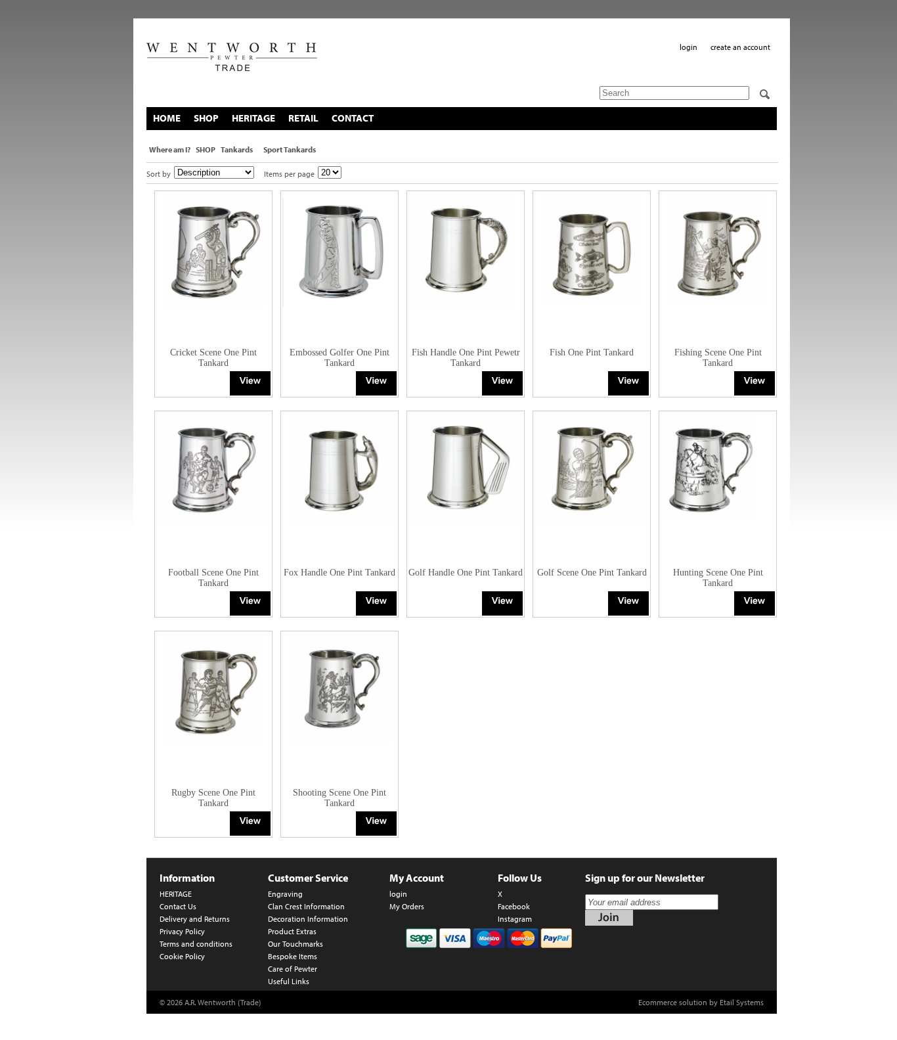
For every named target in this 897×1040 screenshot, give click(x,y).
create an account (740, 47)
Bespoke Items (292, 956)
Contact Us (178, 906)
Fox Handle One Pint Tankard (339, 572)
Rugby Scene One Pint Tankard (213, 798)
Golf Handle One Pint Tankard (465, 572)
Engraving (285, 894)
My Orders (406, 906)
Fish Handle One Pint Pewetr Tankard (466, 358)
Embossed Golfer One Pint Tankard (339, 358)
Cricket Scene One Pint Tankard (213, 358)
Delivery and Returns (195, 919)
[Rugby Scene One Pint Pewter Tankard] (250, 823)
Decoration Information (308, 919)
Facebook (514, 906)
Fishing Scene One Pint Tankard (718, 358)
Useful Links (288, 981)
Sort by (158, 174)
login (688, 47)
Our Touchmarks (295, 944)
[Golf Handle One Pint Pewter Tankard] (502, 603)
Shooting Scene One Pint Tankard (339, 798)
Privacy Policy (182, 931)
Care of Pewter (292, 969)
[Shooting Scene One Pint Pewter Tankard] (376, 823)
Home (167, 118)
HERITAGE (253, 118)
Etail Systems (742, 1002)
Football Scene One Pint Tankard (213, 578)
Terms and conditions (196, 944)
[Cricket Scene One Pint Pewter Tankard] (250, 383)
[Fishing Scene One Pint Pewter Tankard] (754, 383)
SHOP (206, 118)
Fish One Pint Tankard (592, 352)
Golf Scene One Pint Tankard (592, 572)
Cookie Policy (182, 956)
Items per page (289, 174)
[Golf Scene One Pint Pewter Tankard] (628, 603)
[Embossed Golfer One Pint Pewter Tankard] (376, 383)
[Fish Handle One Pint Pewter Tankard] (502, 383)
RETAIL (303, 118)
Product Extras (292, 931)
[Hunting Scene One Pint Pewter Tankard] (754, 603)
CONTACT (353, 118)
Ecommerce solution (672, 1002)
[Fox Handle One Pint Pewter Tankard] (376, 603)
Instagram (515, 919)
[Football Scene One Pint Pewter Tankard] (250, 603)
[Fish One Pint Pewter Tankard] (628, 383)
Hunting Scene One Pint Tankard (718, 578)
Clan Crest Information (306, 906)
